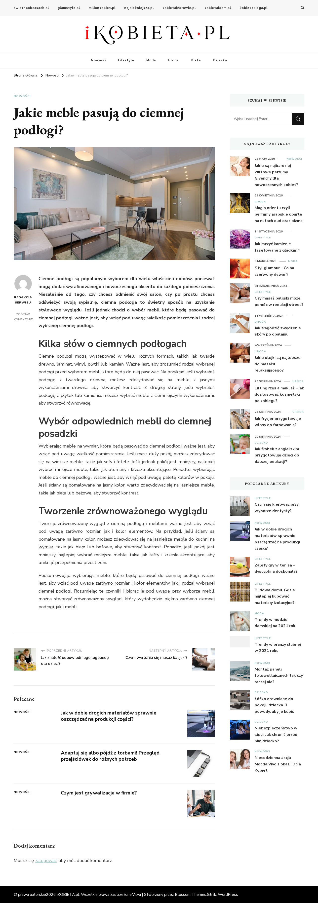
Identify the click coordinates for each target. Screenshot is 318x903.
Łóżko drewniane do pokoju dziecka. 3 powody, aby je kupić (274, 705)
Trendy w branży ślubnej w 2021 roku (278, 648)
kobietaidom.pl (217, 8)
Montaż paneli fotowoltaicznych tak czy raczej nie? (279, 676)
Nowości (98, 60)
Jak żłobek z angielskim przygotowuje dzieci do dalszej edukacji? (277, 455)
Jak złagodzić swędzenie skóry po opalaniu (278, 331)
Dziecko (220, 60)
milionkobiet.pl (102, 8)
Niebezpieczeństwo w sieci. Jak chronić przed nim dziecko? (276, 734)
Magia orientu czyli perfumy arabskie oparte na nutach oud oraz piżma (279, 214)
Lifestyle (126, 60)
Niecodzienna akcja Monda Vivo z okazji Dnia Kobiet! (278, 764)
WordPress (228, 894)
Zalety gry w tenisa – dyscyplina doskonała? (276, 568)
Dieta (196, 60)
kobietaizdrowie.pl (179, 8)
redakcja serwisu (23, 299)
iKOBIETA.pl (68, 894)
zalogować (46, 861)
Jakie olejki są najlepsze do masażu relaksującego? (278, 364)
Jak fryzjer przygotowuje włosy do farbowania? (278, 422)
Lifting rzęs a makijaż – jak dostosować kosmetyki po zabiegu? (279, 394)
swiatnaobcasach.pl (31, 8)
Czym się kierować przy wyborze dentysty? (277, 508)
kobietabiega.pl (254, 8)
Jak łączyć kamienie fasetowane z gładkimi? (277, 247)
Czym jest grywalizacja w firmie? (99, 793)
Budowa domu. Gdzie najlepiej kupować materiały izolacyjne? (275, 596)
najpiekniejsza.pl (139, 8)
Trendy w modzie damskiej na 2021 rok (275, 623)
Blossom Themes (190, 894)
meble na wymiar (80, 446)
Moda (151, 60)
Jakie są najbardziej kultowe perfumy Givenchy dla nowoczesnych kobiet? (276, 175)
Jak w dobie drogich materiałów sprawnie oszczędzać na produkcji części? (108, 716)
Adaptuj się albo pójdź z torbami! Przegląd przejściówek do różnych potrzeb (110, 756)
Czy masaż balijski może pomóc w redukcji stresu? (279, 301)
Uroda (173, 60)
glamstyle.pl (69, 8)
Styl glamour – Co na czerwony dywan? (274, 271)
